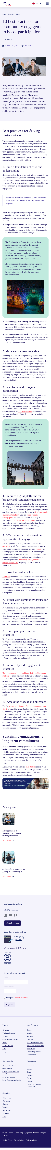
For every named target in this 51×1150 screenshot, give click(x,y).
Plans (4, 1049)
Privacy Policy (19, 1140)
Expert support (7, 1045)
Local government (8, 1077)
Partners (5, 1107)
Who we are (6, 1098)
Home (4, 14)
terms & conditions (21, 998)
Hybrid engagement (10, 673)
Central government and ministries (10, 1072)
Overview (5, 1030)
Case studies (31, 1066)
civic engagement (25, 411)
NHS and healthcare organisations (9, 1067)
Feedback (6, 576)
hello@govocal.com (11, 910)
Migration (5, 1113)
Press (4, 1116)
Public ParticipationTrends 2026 (34, 1085)
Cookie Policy (7, 1140)
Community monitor (34, 1052)
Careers (5, 1104)
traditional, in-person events (24, 520)
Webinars (30, 1075)
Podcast (29, 1081)
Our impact (6, 1101)
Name (6, 978)
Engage (5, 1036)
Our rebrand (6, 1110)
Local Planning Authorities (11, 1080)
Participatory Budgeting (35, 1042)
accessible (6, 546)
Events (29, 1078)
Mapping (30, 1036)
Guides (29, 1069)
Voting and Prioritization (35, 1045)
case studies (30, 767)
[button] (47, 3)
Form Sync (31, 1049)
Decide (4, 1042)
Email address (8, 987)
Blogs (18, 14)
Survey (29, 1030)
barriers (38, 549)
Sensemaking (31, 1055)
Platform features (8, 1033)
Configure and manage (10, 1039)
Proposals (30, 1039)
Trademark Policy (32, 1140)
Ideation (29, 1033)
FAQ (4, 1052)
